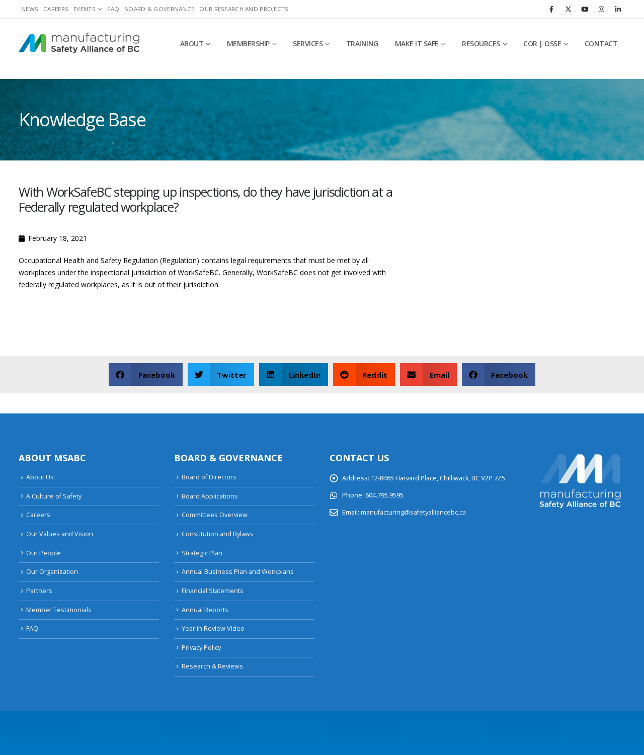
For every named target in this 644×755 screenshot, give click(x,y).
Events (84, 9)
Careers (55, 9)
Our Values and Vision (59, 534)
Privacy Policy (201, 647)
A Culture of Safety (54, 496)
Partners (39, 590)
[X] (568, 9)
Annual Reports (205, 610)
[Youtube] (585, 9)
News (29, 9)
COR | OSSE (542, 43)
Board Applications (210, 496)
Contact (601, 43)
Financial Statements (213, 590)
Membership (248, 43)
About (192, 43)
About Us (40, 477)
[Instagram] (601, 9)
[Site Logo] (79, 44)
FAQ (113, 9)
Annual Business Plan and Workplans (238, 571)
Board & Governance (159, 9)
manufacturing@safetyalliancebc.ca (413, 512)
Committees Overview (215, 515)
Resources (481, 43)
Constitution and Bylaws (218, 534)
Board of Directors (209, 477)
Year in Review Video (213, 628)
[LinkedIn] (618, 9)
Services (308, 43)
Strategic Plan (202, 553)
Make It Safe (417, 43)
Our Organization (52, 571)
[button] (146, 374)
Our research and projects (243, 9)
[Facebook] (551, 9)
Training (362, 43)
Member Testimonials (59, 610)
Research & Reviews (212, 666)
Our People (43, 553)
